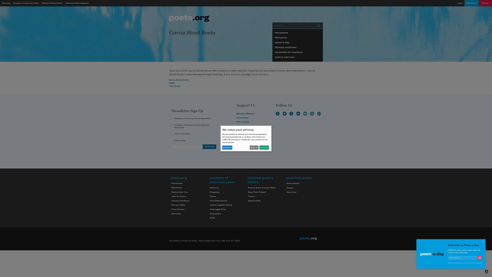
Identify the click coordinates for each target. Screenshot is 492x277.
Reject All (254, 148)
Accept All (264, 148)
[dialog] (246, 138)
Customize (227, 148)
